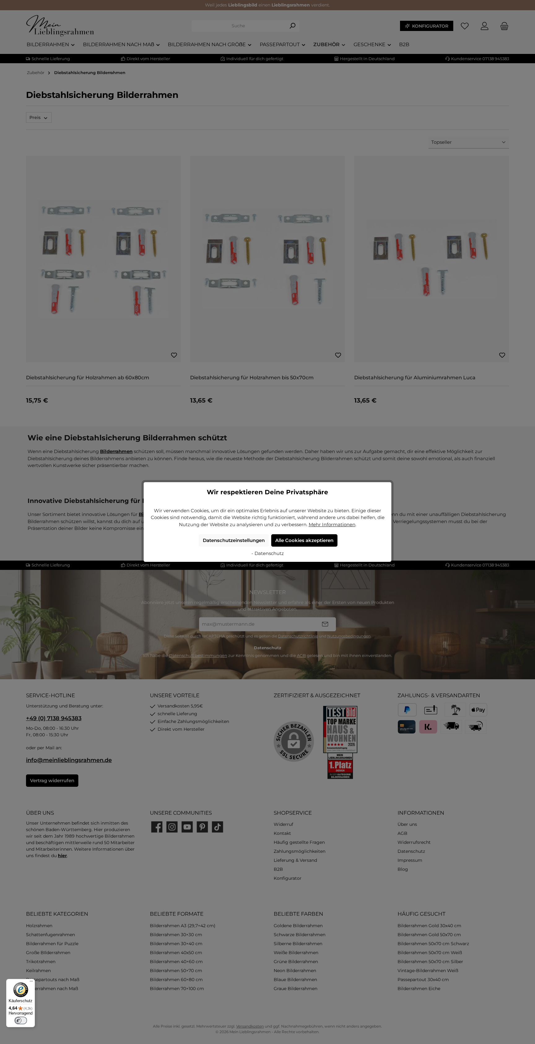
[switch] (21, 1020)
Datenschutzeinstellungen (234, 540)
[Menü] (31, 982)
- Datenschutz (267, 553)
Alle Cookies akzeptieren (304, 540)
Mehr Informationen (332, 524)
